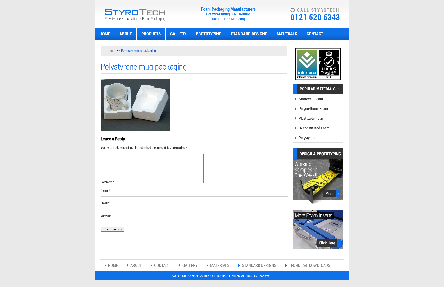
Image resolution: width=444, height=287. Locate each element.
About (126, 34)
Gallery (178, 34)
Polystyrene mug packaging (138, 50)
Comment (107, 182)
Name (105, 190)
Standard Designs (249, 34)
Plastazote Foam (311, 118)
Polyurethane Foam (313, 108)
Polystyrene (307, 137)
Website (106, 216)
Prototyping (209, 34)
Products (151, 34)
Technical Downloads (309, 265)
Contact (315, 34)
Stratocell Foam (311, 98)
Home (104, 34)
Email (105, 203)
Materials (287, 34)
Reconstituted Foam (314, 128)
